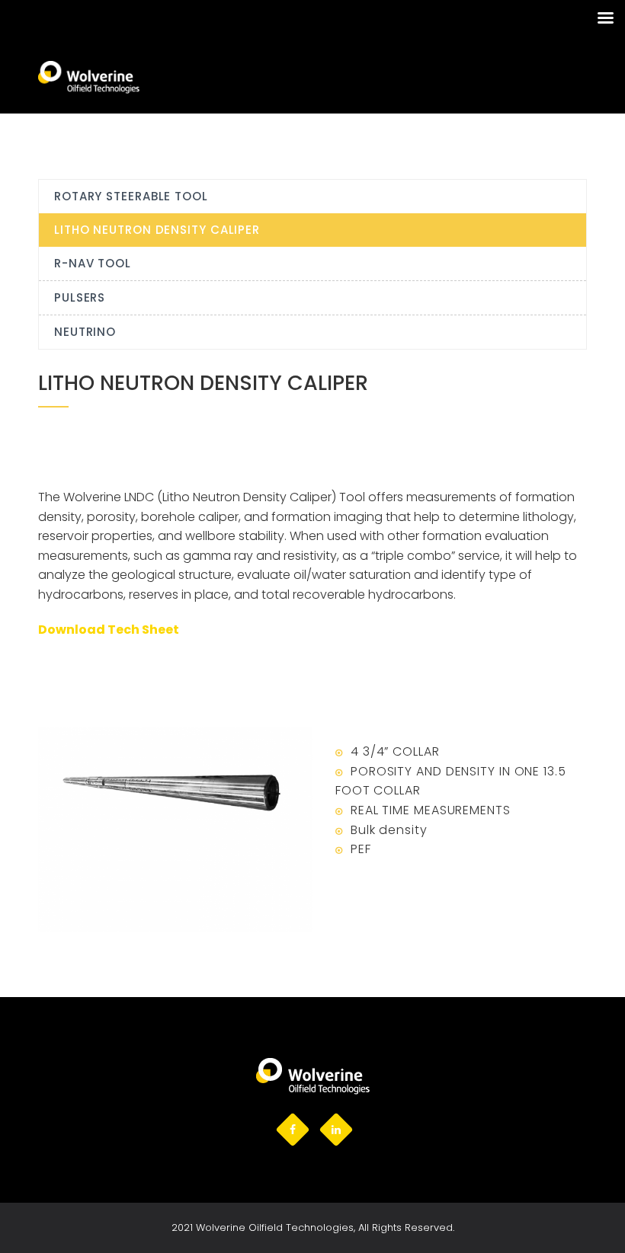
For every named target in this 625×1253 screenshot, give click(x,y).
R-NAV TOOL (92, 263)
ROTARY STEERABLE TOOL (131, 196)
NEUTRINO (85, 332)
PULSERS (79, 297)
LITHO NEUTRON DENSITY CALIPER (157, 230)
